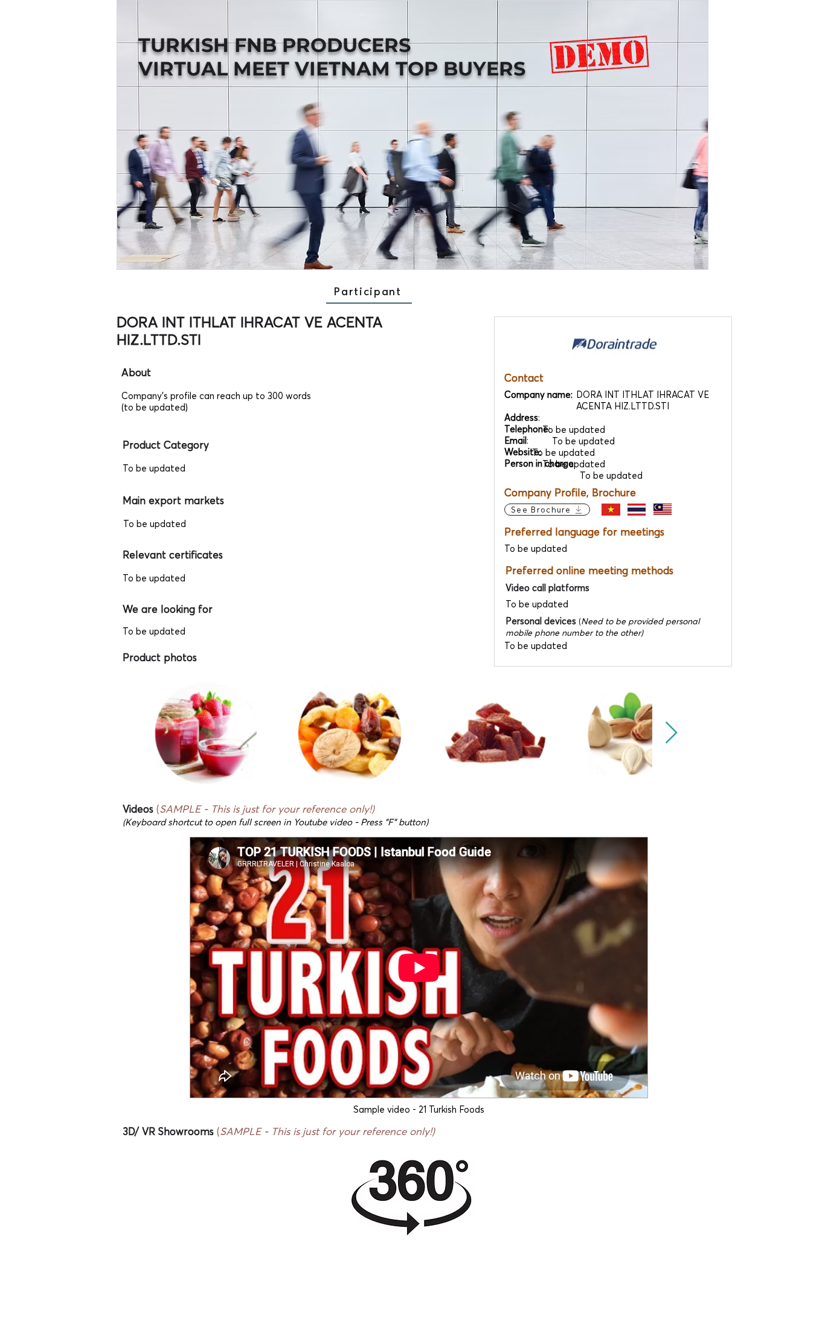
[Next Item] (671, 733)
